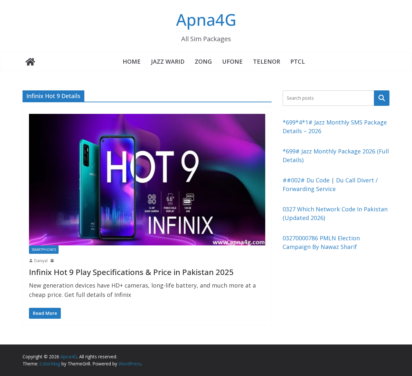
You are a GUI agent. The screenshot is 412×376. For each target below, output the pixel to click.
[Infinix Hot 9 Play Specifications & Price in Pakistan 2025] (147, 179)
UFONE (232, 61)
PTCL (297, 61)
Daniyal (41, 260)
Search (381, 97)
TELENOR (266, 61)
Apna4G (206, 20)
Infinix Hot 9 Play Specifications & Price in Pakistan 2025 (131, 272)
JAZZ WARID (167, 61)
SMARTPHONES (44, 249)
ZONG (203, 61)
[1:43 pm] (52, 260)
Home (132, 61)
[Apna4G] (30, 61)
